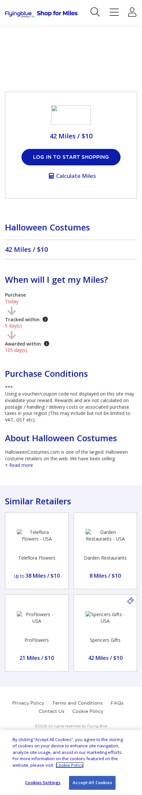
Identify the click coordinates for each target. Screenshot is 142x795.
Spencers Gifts (105, 640)
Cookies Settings (42, 782)
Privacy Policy (28, 703)
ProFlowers (36, 640)
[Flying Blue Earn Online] (41, 14)
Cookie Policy (87, 711)
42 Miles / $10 (26, 249)
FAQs (117, 703)
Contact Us (51, 711)
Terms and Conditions (77, 703)
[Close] (131, 740)
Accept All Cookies (92, 782)
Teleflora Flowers (36, 558)
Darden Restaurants (105, 558)
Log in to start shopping (71, 157)
